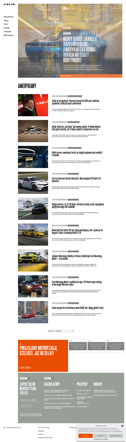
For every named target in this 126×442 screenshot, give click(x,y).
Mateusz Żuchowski (73, 122)
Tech (6, 24)
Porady (7, 28)
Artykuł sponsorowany (74, 148)
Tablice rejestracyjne (83, 402)
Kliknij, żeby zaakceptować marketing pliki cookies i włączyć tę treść (78, 346)
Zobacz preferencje (116, 435)
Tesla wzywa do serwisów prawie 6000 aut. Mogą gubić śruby (77, 308)
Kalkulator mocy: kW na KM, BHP (57, 403)
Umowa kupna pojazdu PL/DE (105, 395)
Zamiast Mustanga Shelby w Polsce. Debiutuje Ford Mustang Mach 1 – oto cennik (77, 257)
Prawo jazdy (82, 394)
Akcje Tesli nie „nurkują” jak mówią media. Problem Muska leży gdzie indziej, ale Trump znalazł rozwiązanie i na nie (76, 128)
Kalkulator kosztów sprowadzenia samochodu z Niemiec (59, 407)
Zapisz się (25, 405)
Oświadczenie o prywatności (100, 439)
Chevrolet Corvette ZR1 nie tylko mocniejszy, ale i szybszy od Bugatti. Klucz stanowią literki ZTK (77, 231)
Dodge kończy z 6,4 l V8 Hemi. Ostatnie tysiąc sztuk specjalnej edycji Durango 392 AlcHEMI (78, 205)
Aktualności (9, 17)
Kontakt (40, 434)
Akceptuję (85, 435)
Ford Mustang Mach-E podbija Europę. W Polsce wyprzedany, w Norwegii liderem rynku (77, 283)
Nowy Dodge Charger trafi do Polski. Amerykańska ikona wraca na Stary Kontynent (80, 49)
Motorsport (8, 35)
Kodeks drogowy (84, 390)
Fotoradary (82, 407)
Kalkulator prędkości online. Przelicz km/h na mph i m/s (56, 391)
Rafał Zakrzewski (73, 173)
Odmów (100, 435)
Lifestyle (7, 31)
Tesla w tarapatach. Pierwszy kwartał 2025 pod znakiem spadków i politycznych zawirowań (75, 102)
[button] (122, 426)
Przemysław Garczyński (75, 96)
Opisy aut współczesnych (59, 96)
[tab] (109, 8)
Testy (6, 20)
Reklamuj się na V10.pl (45, 437)
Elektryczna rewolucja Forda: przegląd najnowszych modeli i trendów (77, 154)
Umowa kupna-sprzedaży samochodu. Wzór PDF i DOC (105, 391)
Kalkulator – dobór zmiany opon (58, 395)
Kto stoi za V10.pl (43, 427)
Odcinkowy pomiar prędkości (84, 397)
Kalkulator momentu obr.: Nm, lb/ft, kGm (59, 399)
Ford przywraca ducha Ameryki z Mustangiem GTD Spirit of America (76, 180)
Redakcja (41, 431)
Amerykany (67, 33)
